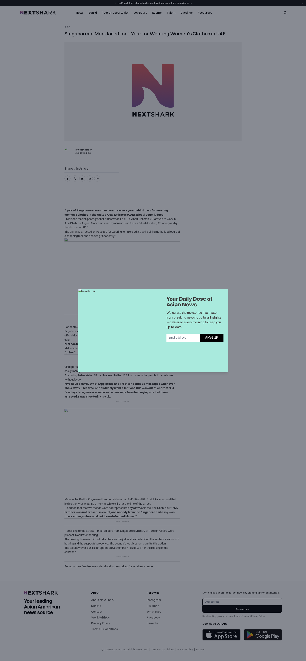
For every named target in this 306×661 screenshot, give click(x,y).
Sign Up (211, 337)
